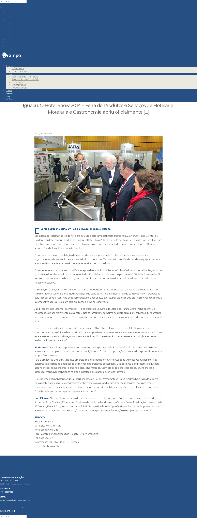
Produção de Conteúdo (25, 26)
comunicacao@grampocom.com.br (15, 500)
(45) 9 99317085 (6, 492)
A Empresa (18, 15)
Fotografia (17, 28)
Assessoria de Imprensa (25, 23)
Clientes (10, 37)
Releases (11, 39)
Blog (8, 42)
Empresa (11, 12)
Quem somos (19, 17)
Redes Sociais (19, 34)
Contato (10, 45)
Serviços (10, 20)
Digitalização (19, 31)
